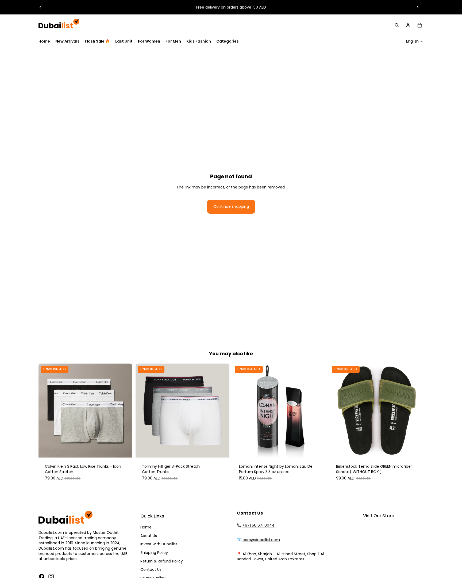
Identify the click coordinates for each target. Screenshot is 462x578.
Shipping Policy (154, 552)
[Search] (397, 25)
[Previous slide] (40, 7)
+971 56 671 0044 (258, 525)
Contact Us (150, 569)
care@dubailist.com (261, 539)
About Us (148, 535)
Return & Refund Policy (161, 561)
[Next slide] (418, 7)
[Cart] (420, 25)
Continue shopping (231, 206)
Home (146, 527)
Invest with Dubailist (158, 544)
